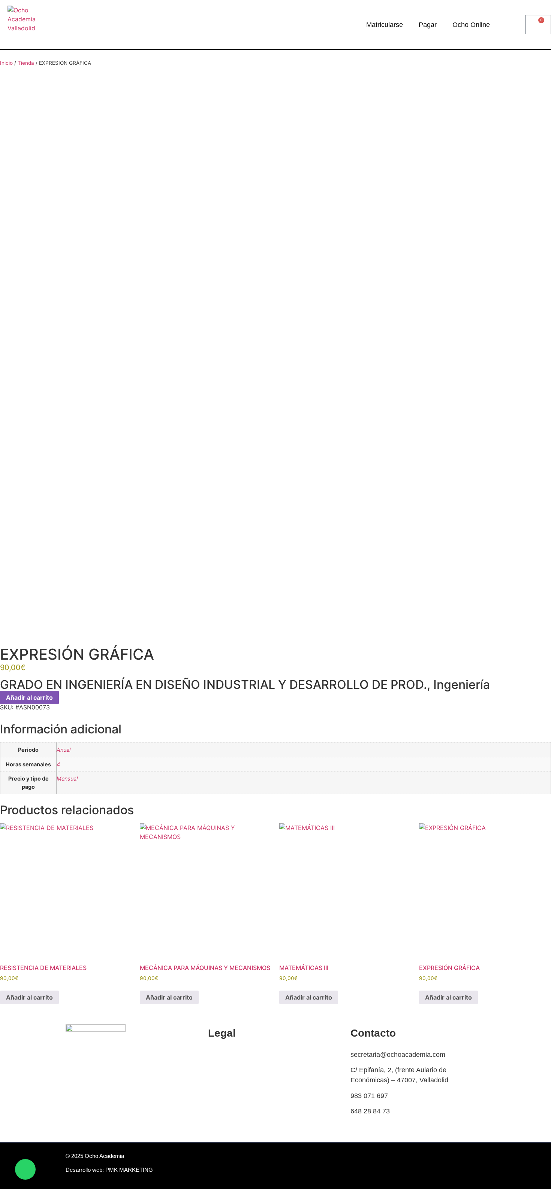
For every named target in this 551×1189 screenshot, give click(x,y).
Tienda (26, 63)
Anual (63, 749)
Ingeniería (461, 684)
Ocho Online (471, 24)
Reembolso (225, 1085)
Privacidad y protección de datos (256, 1101)
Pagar (428, 24)
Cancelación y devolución (246, 1070)
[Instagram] (478, 1167)
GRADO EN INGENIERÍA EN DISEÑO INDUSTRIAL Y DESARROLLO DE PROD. (213, 684)
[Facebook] (462, 1167)
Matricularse (384, 24)
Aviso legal (224, 1116)
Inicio (6, 63)
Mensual (67, 778)
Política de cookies (236, 1054)
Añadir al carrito (29, 697)
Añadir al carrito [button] (29, 997)
